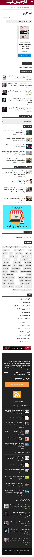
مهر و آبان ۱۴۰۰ (26, 325)
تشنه (11, 253)
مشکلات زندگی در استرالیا (25, 277)
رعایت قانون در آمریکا (26, 259)
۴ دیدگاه (20, 496)
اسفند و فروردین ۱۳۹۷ (24, 329)
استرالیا (16, 247)
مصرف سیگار (28, 287)
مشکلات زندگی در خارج (25, 281)
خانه (31, 7)
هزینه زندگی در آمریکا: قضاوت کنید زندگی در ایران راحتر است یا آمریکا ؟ (13, 173)
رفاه (15, 259)
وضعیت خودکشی (27, 290)
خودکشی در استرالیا (26, 256)
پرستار (19, 290)
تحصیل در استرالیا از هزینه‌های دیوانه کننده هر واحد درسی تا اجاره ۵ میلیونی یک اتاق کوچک (14, 492)
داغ (3, 256)
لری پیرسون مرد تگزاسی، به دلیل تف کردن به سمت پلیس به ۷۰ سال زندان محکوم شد (13, 159)
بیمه (30, 250)
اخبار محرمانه (23, 247)
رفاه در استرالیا (6, 259)
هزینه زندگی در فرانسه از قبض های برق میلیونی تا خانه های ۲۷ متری (14, 484)
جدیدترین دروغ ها (21, 180)
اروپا (24, 187)
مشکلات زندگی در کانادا (8, 284)
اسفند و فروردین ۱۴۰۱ (24, 309)
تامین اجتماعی (19, 253)
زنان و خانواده (12, 187)
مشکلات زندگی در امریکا (8, 277)
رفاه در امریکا (28, 262)
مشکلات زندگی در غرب (8, 281)
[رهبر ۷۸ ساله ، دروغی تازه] (29, 182)
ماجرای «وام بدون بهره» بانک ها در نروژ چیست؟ (14, 432)
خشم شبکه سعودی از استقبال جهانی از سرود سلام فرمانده (13, 199)
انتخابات (5, 247)
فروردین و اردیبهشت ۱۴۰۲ (23, 306)
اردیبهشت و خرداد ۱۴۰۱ (24, 319)
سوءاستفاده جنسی (16, 268)
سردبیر (14, 134)
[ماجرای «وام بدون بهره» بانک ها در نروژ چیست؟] (27, 432)
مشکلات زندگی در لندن (25, 284)
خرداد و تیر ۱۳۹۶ (25, 342)
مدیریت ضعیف (13, 271)
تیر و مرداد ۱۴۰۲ (26, 302)
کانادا (14, 290)
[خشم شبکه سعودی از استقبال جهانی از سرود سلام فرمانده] (29, 198)
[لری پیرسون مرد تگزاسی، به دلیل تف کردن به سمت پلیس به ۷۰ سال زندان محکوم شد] (29, 160)
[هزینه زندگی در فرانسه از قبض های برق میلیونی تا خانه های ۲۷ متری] (27, 485)
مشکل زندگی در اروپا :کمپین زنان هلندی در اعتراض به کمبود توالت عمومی (13, 190)
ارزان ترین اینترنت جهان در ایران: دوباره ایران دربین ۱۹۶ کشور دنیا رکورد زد (14, 477)
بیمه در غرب (28, 253)
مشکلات (29, 274)
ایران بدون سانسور (17, 171)
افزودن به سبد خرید (24, 55)
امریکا (10, 247)
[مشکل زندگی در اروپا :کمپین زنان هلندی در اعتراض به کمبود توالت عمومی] (29, 189)
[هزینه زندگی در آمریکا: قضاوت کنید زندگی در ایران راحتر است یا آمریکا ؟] (29, 173)
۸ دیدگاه (20, 473)
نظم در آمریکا (19, 287)
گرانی (11, 171)
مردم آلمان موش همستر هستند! (16, 438)
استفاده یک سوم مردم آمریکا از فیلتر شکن (15, 145)
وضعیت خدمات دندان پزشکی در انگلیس (16, 138)
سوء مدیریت (5, 268)
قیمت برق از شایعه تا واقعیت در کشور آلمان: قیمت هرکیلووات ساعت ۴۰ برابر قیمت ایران (14, 445)
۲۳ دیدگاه (20, 460)
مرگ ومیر (5, 271)
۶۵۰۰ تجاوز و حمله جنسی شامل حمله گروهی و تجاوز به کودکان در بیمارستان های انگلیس (13, 152)
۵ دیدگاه (20, 480)
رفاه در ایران (17, 262)
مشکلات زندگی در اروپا (8, 274)
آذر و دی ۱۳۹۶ (26, 332)
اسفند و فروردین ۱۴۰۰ (24, 322)
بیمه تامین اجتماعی (19, 250)
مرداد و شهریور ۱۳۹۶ (24, 338)
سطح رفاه (6, 187)
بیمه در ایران (6, 250)
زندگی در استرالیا (27, 268)
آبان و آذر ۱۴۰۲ (26, 299)
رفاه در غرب (28, 265)
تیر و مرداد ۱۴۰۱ (26, 312)
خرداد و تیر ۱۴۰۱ (26, 315)
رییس (14, 265)
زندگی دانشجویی (6, 265)
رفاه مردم (21, 265)
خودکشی (5, 253)
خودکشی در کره (13, 256)
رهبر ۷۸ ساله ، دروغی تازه (17, 182)
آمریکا (23, 171)
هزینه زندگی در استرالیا (8, 287)
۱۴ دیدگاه (20, 466)
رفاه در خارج (5, 262)
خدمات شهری (19, 187)
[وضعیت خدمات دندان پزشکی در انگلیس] (29, 140)
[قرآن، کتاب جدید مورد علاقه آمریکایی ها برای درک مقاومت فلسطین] (29, 132)
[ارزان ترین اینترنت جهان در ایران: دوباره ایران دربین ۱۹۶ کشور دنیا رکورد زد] (27, 478)
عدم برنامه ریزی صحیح (26, 271)
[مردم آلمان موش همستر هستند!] (27, 439)
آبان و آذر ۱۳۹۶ (26, 335)
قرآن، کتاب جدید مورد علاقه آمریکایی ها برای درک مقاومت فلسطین (13, 131)
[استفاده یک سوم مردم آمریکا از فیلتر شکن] (29, 146)
